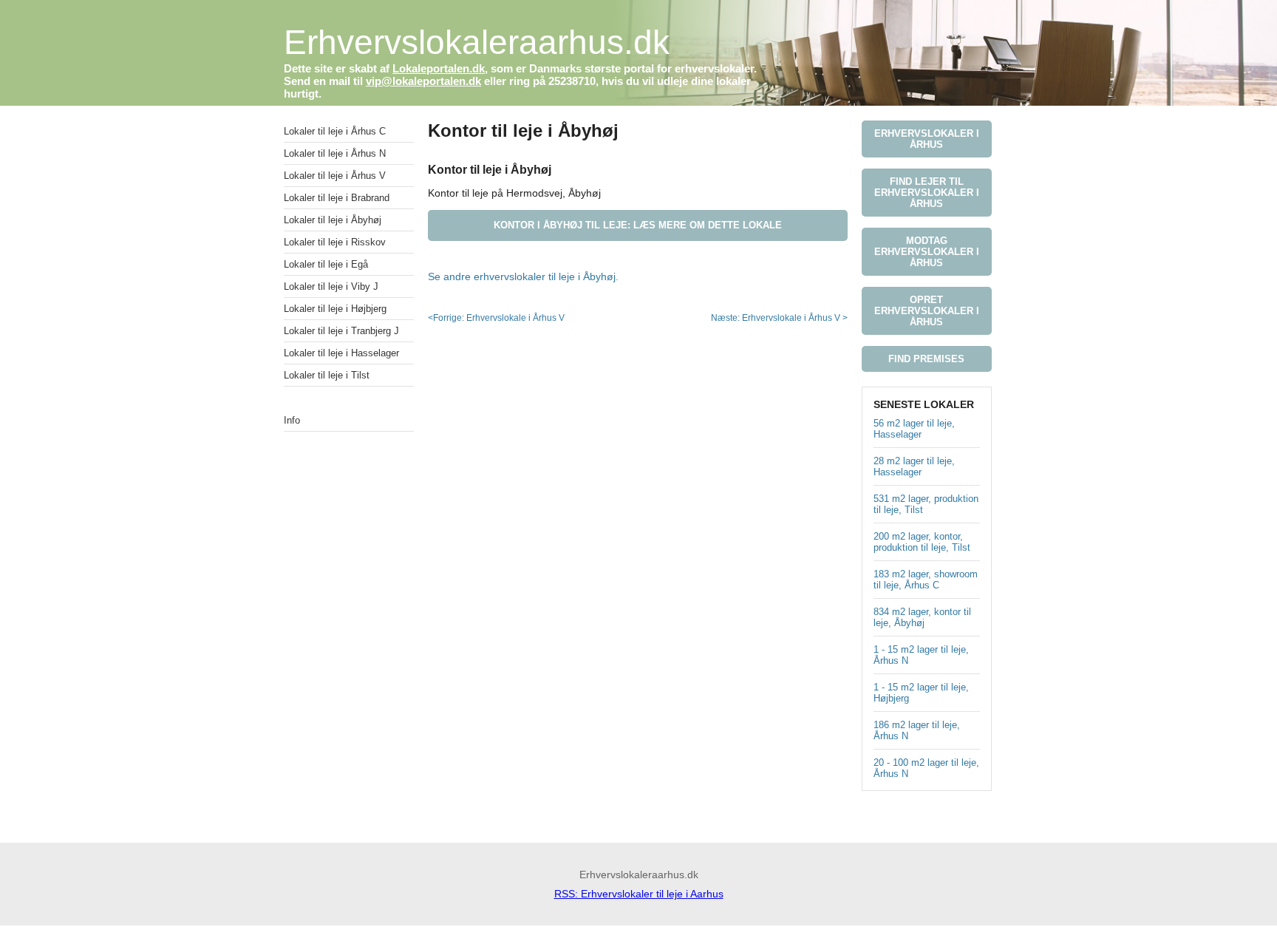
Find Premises (926, 358)
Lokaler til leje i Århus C (335, 131)
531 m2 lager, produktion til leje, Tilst (926, 504)
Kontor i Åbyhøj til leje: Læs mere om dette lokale (638, 225)
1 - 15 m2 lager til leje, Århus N (921, 655)
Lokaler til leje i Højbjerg (335, 308)
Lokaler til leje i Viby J (331, 286)
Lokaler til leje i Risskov (335, 242)
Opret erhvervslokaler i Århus (926, 310)
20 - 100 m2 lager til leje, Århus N (926, 768)
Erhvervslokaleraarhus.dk (477, 42)
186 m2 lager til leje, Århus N (917, 730)
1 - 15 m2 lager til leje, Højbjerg (921, 693)
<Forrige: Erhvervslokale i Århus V (496, 318)
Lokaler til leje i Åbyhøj (332, 219)
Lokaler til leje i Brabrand (336, 197)
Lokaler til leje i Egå (326, 264)
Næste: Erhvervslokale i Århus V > (779, 318)
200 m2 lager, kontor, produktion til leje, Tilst (922, 542)
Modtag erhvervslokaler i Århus (926, 251)
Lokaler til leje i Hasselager (341, 353)
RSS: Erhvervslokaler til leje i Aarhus (638, 894)
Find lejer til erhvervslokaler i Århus (926, 192)
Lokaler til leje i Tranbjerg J (341, 330)
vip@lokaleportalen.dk (423, 81)
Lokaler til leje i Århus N (335, 153)
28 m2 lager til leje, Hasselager (914, 466)
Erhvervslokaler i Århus (926, 139)
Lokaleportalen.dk (438, 68)
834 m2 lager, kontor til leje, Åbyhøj (922, 617)
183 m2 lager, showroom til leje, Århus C (926, 579)
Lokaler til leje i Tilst (327, 375)
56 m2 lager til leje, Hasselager (914, 429)
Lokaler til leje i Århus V (335, 175)
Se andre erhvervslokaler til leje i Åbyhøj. (523, 276)
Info (292, 420)
